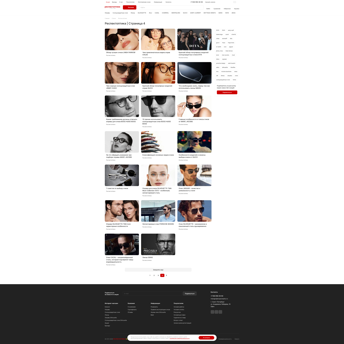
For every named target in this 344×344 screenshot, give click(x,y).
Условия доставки (179, 315)
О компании (132, 307)
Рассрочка (177, 312)
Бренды (107, 326)
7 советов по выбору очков (117, 188)
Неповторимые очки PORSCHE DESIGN (158, 224)
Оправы (107, 309)
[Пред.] (145, 275)
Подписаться (189, 293)
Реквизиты (154, 307)
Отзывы (130, 312)
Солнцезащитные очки (112, 312)
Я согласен (206, 337)
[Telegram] (212, 312)
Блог (152, 315)
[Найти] (201, 7)
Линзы (107, 315)
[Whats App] (216, 312)
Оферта (237, 339)
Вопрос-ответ (178, 320)
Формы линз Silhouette (158, 312)
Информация (155, 303)
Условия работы (179, 307)
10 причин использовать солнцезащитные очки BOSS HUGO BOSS (156, 121)
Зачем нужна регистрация (182, 323)
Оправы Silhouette (111, 317)
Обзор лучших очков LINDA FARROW (120, 52)
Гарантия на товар (180, 317)
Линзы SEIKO (147, 257)
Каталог (107, 307)
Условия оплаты (179, 309)
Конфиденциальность (225, 339)
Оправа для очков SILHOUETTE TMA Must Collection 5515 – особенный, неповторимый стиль (157, 190)
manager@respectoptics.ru (219, 299)
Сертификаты (132, 309)
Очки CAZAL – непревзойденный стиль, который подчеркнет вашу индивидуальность (119, 259)
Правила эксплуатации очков (160, 309)
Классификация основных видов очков (158, 155)
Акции (107, 323)
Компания (131, 303)
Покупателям (178, 303)
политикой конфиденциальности (179, 338)
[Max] (220, 312)
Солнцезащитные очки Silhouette (116, 320)
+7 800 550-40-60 (196, 2)
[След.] (171, 275)
